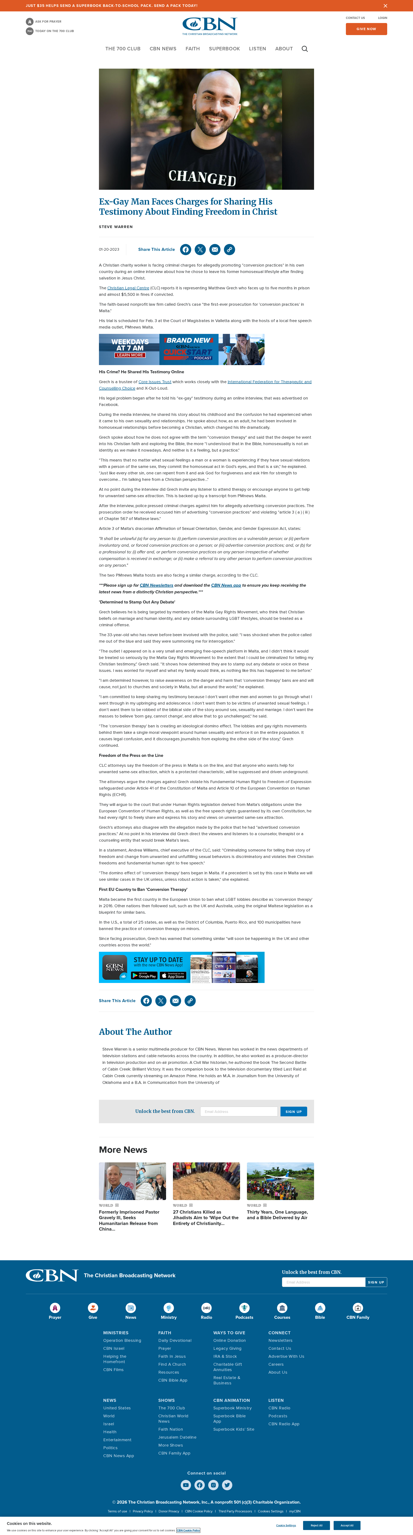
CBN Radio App (284, 1424)
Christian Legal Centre (128, 288)
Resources (168, 1372)
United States (117, 1408)
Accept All (347, 1525)
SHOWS (166, 1400)
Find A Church (172, 1364)
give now (366, 28)
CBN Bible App (173, 1380)
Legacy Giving (227, 1348)
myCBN (295, 1511)
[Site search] (304, 51)
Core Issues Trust (155, 381)
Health (110, 1432)
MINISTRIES (116, 1333)
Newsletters (280, 1340)
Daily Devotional (174, 1340)
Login (382, 18)
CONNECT (279, 1333)
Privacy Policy (143, 1511)
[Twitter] (200, 249)
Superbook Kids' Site (233, 1429)
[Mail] (214, 249)
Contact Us (355, 18)
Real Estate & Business (226, 1380)
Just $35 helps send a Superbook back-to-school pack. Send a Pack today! (112, 5)
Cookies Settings (271, 1511)
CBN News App (118, 1455)
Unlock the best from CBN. (165, 1111)
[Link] (229, 249)
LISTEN (257, 48)
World (109, 1416)
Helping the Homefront (114, 1359)
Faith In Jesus (172, 1356)
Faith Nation (170, 1429)
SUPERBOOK (224, 48)
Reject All (316, 1525)
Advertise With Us (286, 1356)
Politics (110, 1447)
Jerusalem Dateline (177, 1437)
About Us (277, 1372)
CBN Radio (279, 1408)
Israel (108, 1424)
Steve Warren (116, 227)
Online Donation (229, 1340)
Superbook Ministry (232, 1408)
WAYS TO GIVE (229, 1333)
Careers (276, 1364)
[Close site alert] (385, 5)
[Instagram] (213, 1485)
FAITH (193, 48)
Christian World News (173, 1418)
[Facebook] (185, 249)
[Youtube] (186, 1485)
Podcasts (277, 1416)
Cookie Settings (286, 1525)
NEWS (109, 1400)
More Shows (170, 1445)
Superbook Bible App (229, 1418)
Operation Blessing (122, 1340)
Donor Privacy (169, 1511)
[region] (206, 1526)
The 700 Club (123, 48)
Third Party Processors (235, 1511)
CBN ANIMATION (231, 1400)
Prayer (164, 1348)
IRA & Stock (225, 1356)
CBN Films (113, 1369)
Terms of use (117, 1511)
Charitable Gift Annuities (227, 1367)
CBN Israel (113, 1348)
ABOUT (284, 48)
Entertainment (117, 1439)
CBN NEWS (163, 48)
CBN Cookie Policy (199, 1511)
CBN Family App (174, 1453)
